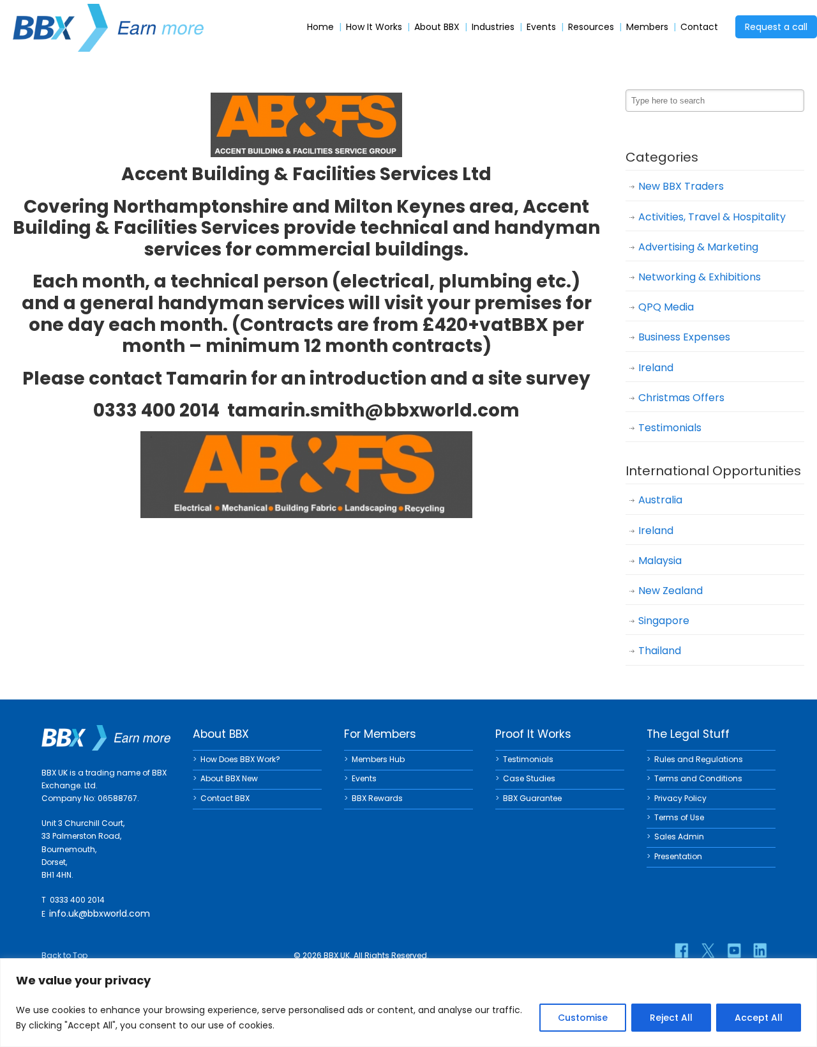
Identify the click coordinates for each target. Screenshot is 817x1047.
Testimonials (669, 427)
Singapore (663, 620)
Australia (660, 500)
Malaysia (660, 560)
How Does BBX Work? (240, 759)
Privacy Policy (680, 798)
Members (647, 27)
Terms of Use (679, 817)
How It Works (374, 27)
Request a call (776, 26)
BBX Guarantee (532, 798)
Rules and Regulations (698, 759)
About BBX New (229, 778)
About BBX (437, 27)
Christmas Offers (681, 397)
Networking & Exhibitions (699, 277)
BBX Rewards (377, 798)
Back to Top (64, 955)
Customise (583, 1017)
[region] (408, 1002)
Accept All (759, 1017)
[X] (708, 950)
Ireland (655, 367)
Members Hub (378, 759)
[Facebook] (681, 950)
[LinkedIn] (760, 950)
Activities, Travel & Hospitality (712, 217)
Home (320, 27)
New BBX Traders (681, 186)
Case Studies (529, 778)
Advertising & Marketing (698, 247)
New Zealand (670, 590)
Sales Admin (679, 836)
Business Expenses (684, 337)
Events (541, 27)
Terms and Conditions (698, 778)
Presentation (678, 856)
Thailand (659, 650)
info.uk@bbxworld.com (99, 913)
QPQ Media (666, 307)
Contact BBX (225, 798)
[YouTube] (734, 950)
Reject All (671, 1017)
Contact (699, 27)
